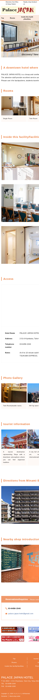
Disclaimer (4, 696)
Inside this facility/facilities (14, 666)
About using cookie (14, 696)
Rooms (14, 662)
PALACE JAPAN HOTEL (17, 677)
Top (14, 658)
